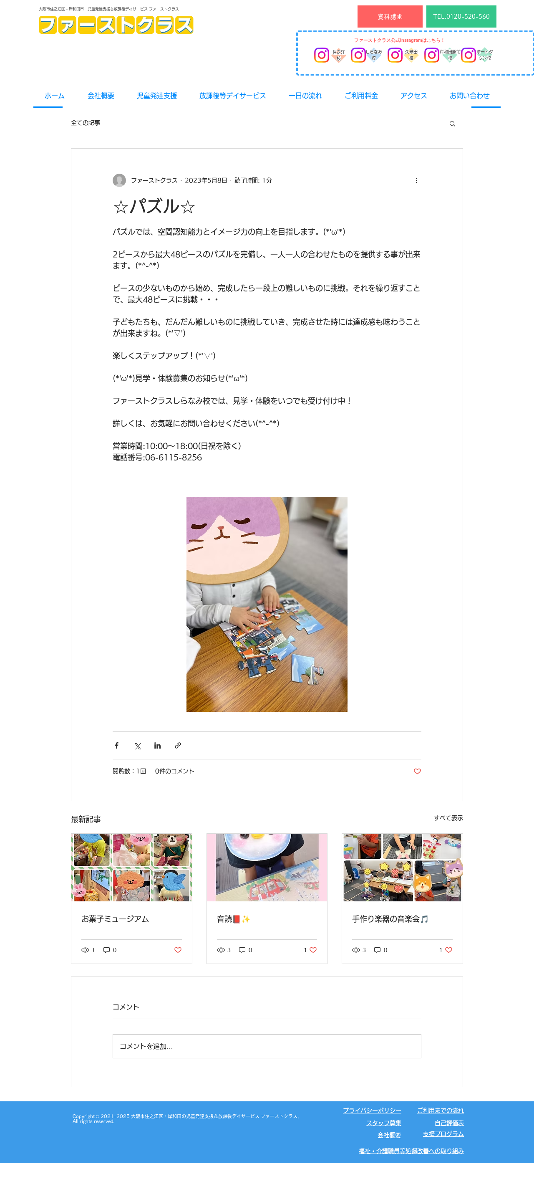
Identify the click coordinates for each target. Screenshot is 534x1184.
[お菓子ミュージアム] (131, 867)
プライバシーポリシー (372, 1110)
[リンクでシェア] (178, 745)
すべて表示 (448, 818)
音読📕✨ (233, 919)
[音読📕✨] (267, 867)
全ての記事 (85, 123)
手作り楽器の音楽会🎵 (390, 919)
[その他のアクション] (416, 180)
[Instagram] (322, 55)
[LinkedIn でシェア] (157, 745)
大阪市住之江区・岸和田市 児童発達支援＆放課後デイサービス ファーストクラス (109, 9)
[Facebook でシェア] (117, 745)
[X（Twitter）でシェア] (137, 745)
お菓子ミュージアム (115, 919)
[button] (452, 123)
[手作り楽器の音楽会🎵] (402, 867)
